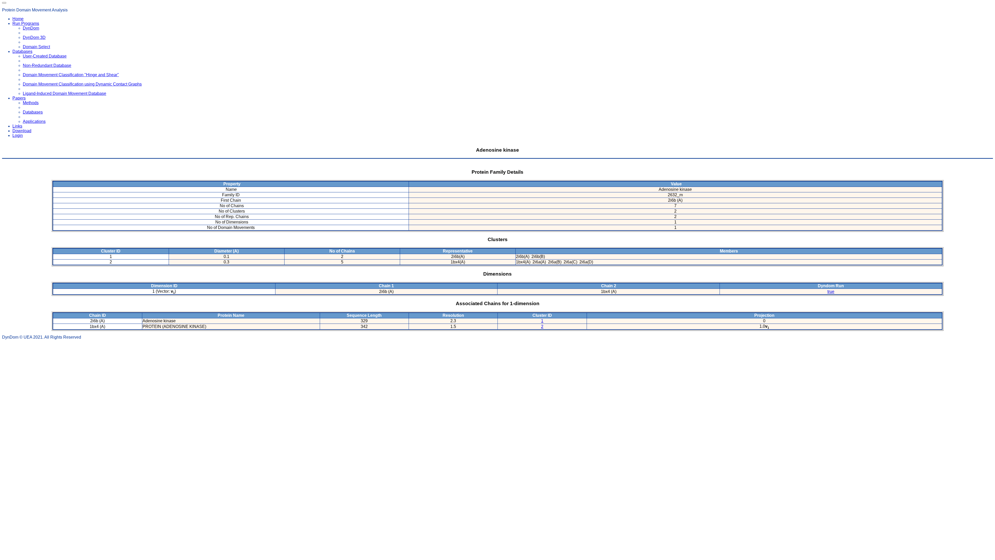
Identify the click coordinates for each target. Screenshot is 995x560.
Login (17, 135)
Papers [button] (19, 98)
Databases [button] (22, 51)
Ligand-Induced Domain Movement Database (64, 93)
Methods (31, 103)
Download (21, 131)
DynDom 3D (34, 37)
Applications (34, 121)
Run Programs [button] (25, 23)
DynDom (31, 28)
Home (18, 19)
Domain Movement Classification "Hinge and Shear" (71, 75)
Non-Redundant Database (47, 65)
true (830, 291)
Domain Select (36, 47)
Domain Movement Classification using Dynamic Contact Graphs (82, 84)
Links (17, 126)
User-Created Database (45, 56)
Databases (33, 112)
